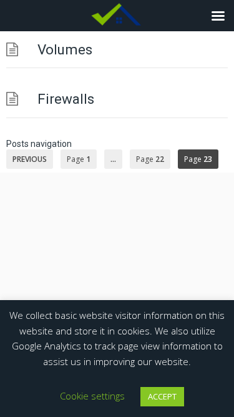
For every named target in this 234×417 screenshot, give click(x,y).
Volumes (64, 49)
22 (150, 159)
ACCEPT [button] (162, 396)
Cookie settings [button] (92, 395)
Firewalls (65, 99)
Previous (29, 159)
